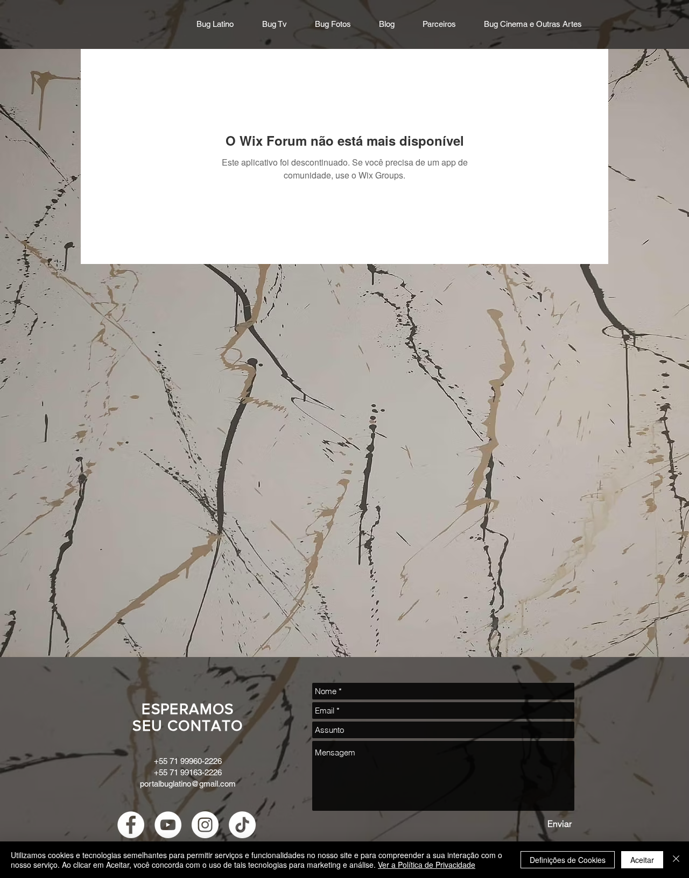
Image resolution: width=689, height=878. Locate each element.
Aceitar (642, 859)
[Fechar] (676, 859)
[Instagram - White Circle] (205, 824)
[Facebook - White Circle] (130, 824)
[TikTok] (242, 824)
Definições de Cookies (568, 859)
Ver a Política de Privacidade (426, 864)
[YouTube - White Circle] (167, 824)
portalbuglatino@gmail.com (188, 783)
